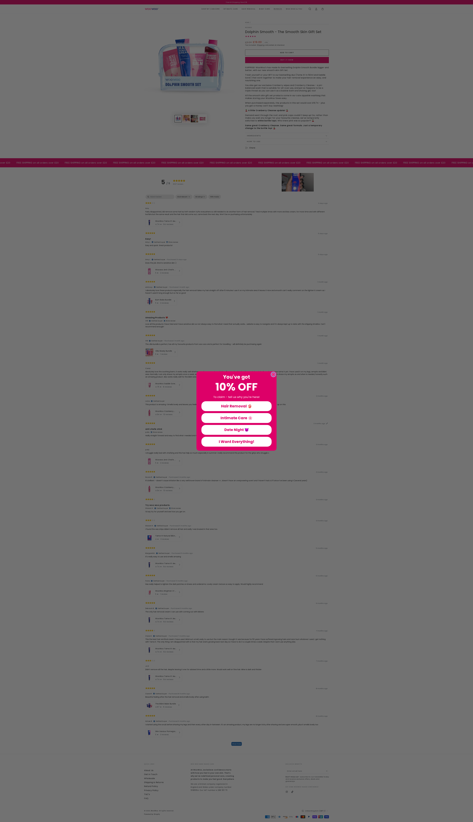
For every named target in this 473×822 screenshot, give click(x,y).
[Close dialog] (273, 374)
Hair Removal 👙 (236, 406)
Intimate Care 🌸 (236, 418)
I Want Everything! (236, 441)
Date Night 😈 (236, 429)
